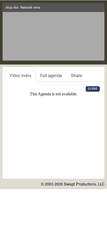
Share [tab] (76, 75)
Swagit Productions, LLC (84, 183)
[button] (99, 9)
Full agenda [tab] (51, 75)
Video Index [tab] (20, 75)
